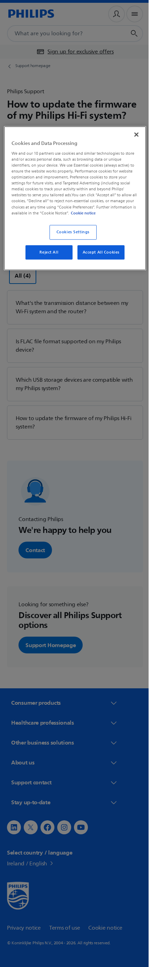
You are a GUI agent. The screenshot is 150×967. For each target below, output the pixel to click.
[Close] (131, 133)
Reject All (46, 257)
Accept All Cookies (98, 257)
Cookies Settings (70, 237)
